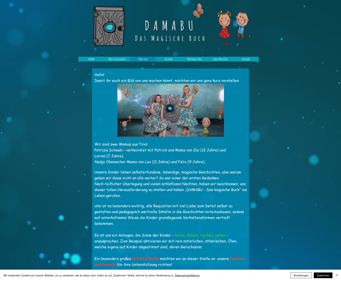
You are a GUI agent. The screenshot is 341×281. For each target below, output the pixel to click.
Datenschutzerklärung (187, 275)
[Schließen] (337, 275)
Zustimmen (323, 275)
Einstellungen (301, 275)
